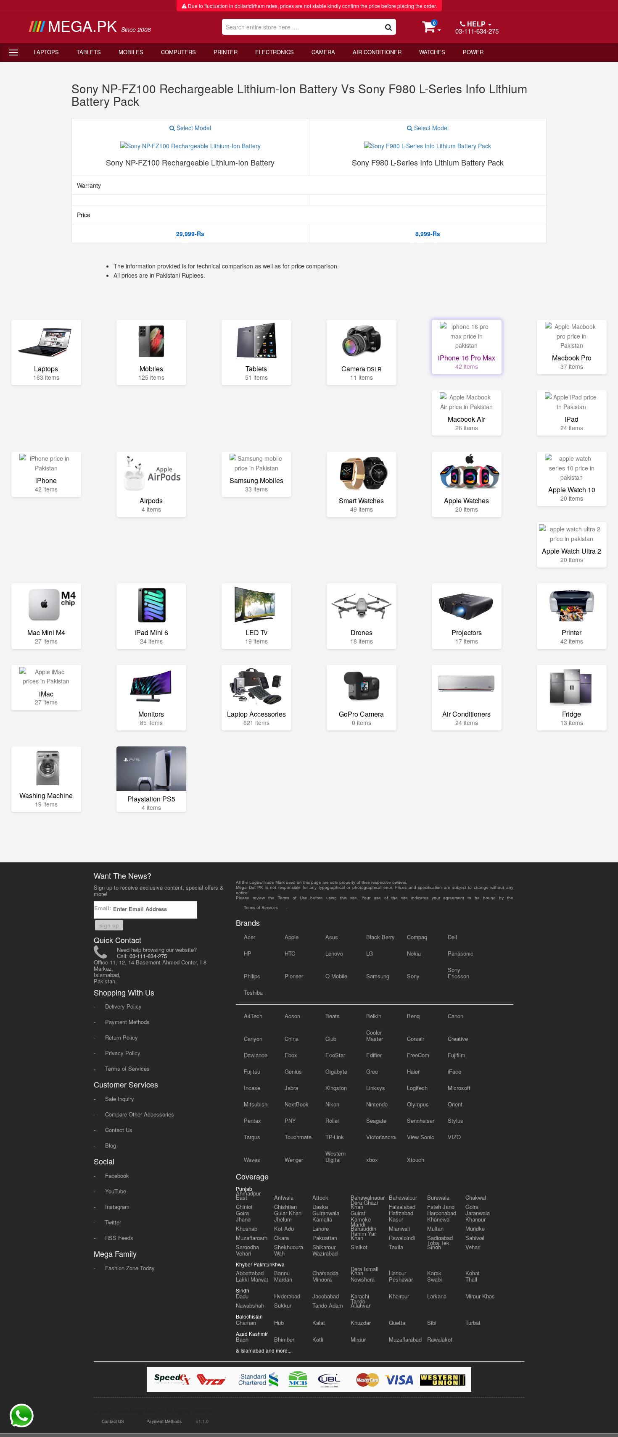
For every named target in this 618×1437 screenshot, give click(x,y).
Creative (458, 1039)
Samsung (377, 976)
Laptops (46, 52)
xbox (372, 1160)
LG (369, 953)
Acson (292, 1016)
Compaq (417, 937)
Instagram (117, 1207)
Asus (331, 937)
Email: (103, 908)
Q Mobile (336, 976)
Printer (226, 52)
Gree (372, 1071)
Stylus (455, 1120)
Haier (413, 1071)
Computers (178, 52)
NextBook (297, 1104)
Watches (432, 52)
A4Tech (253, 1016)
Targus (252, 1137)
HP (247, 953)
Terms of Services (127, 1068)
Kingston (336, 1088)
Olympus (418, 1104)
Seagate (376, 1120)
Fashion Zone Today (130, 1268)
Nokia (414, 953)
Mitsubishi (256, 1104)
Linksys (375, 1088)
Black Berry (380, 937)
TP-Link (334, 1137)
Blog (110, 1145)
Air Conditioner (377, 52)
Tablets (89, 52)
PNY (290, 1120)
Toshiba (253, 992)
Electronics (274, 52)
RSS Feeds (119, 1238)
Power (473, 52)
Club (330, 1039)
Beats (332, 1016)
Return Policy (121, 1037)
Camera (323, 52)
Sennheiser (420, 1120)
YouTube (115, 1191)
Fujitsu (252, 1071)
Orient (455, 1104)
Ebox (291, 1055)
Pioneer (294, 976)
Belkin (373, 1016)
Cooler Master (374, 1035)
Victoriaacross (381, 1137)
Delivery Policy (123, 1006)
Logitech (417, 1088)
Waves (252, 1160)
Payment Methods (127, 1022)
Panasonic (460, 953)
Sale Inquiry (119, 1099)
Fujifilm (456, 1055)
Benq (413, 1016)
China (291, 1039)
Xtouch (415, 1160)
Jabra (291, 1088)
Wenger (294, 1160)
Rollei (332, 1120)
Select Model (193, 127)
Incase (252, 1088)
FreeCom (418, 1055)
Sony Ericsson (458, 973)
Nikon (332, 1104)
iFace (454, 1071)
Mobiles (131, 52)
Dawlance (255, 1055)
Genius (293, 1071)
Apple (291, 937)
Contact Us (118, 1130)
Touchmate (298, 1137)
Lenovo (334, 953)
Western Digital (335, 1156)
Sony (413, 976)
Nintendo (377, 1104)
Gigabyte (336, 1071)
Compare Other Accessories (139, 1114)
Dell (452, 937)
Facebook (117, 1176)
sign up (109, 925)
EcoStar (335, 1055)
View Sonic (420, 1137)
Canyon (253, 1039)
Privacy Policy (122, 1053)
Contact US (113, 1421)
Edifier (374, 1055)
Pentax (252, 1120)
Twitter (113, 1222)
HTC (290, 953)
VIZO (454, 1137)
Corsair (415, 1039)
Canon (455, 1016)
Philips (252, 976)
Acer (249, 937)
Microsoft (459, 1088)
